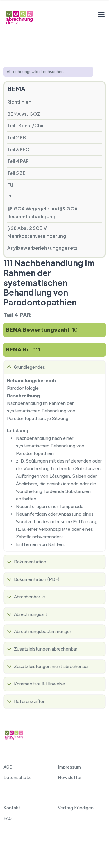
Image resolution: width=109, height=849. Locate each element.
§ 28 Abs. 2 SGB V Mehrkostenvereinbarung (36, 232)
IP (9, 197)
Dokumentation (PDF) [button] (36, 579)
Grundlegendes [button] (29, 367)
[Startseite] (19, 17)
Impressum (69, 767)
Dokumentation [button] (30, 562)
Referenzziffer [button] (29, 701)
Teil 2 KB (16, 137)
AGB (7, 767)
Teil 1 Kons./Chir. (26, 125)
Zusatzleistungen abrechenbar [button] (45, 649)
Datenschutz (17, 777)
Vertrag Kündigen (76, 808)
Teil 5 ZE (16, 173)
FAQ (7, 818)
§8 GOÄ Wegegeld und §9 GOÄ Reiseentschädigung (42, 212)
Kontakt (11, 808)
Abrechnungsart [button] (30, 614)
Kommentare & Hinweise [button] (39, 684)
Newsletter (70, 777)
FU (10, 185)
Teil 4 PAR (18, 161)
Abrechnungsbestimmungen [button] (43, 631)
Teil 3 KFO (18, 149)
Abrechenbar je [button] (29, 597)
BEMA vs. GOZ (23, 114)
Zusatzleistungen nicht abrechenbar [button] (51, 666)
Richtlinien (19, 102)
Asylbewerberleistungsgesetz (42, 248)
